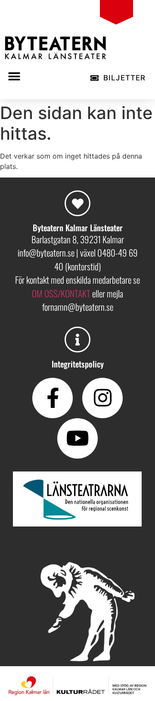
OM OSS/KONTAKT (62, 293)
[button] (14, 76)
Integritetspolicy (78, 364)
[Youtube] (77, 438)
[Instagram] (102, 398)
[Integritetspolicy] (77, 339)
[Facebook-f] (52, 398)
